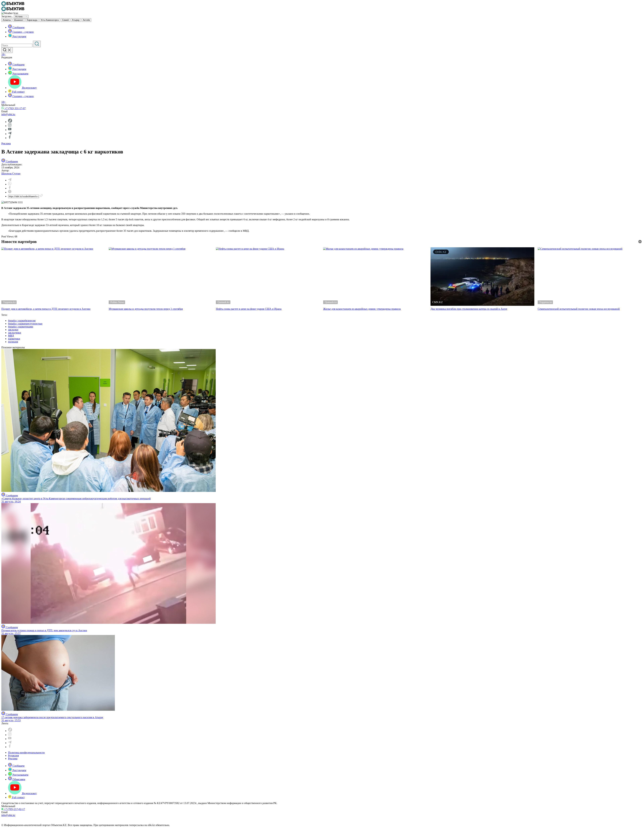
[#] (12, 5)
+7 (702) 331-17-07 (15, 108)
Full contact (17, 91)
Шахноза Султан (10, 173)
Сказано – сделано (23, 31)
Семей (65, 20)
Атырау (76, 20)
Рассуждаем (19, 36)
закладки (13, 329)
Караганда (32, 20)
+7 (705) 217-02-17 (14, 809)
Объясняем (18, 779)
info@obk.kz (8, 114)
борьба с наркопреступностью (25, 323)
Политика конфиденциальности (26, 752)
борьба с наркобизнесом (21, 320)
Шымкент (18, 20)
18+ (3, 54)
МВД (11, 335)
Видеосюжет (29, 87)
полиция (13, 341)
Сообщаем (18, 27)
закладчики (14, 332)
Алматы (7, 20)
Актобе (86, 20)
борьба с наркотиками (20, 326)
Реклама (6, 143)
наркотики (14, 338)
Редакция (13, 755)
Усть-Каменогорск (50, 20)
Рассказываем (20, 73)
